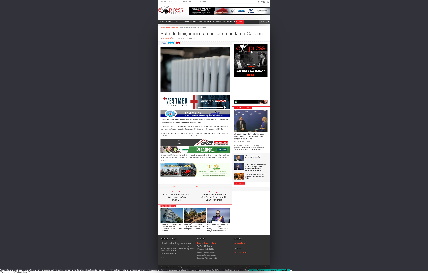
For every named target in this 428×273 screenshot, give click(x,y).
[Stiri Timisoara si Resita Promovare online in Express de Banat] (195, 176)
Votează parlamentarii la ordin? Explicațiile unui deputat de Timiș (255, 176)
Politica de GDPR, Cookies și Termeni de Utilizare (273, 270)
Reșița (171, 1)
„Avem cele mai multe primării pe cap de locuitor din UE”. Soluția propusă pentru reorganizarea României (255, 167)
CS (160, 21)
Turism (218, 21)
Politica (179, 21)
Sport (232, 21)
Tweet (174, 186)
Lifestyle (225, 21)
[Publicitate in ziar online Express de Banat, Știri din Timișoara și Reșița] (195, 117)
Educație (202, 21)
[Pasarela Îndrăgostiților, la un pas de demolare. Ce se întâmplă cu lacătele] (195, 222)
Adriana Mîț (167, 38)
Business (193, 21)
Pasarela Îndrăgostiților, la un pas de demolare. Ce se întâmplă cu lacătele (194, 226)
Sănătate (210, 21)
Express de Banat (239, 243)
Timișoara (163, 1)
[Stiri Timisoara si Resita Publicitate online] (195, 145)
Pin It (196, 186)
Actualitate (170, 21)
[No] (291, 270)
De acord (252, 270)
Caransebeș (186, 1)
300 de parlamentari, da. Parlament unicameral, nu (253, 157)
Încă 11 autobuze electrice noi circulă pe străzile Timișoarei (176, 197)
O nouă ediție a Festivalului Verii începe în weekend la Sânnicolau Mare (214, 197)
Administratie (174, 27)
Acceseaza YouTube (240, 252)
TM (163, 21)
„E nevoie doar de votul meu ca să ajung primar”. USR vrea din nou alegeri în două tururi (249, 136)
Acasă (162, 27)
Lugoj (177, 1)
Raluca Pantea (238, 141)
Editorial (239, 21)
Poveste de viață (199, 1)
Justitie (186, 21)
